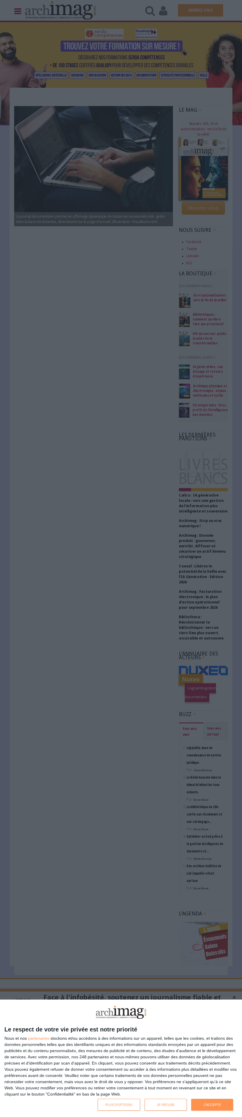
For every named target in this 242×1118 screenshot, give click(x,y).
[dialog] (121, 1059)
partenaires (38, 1038)
